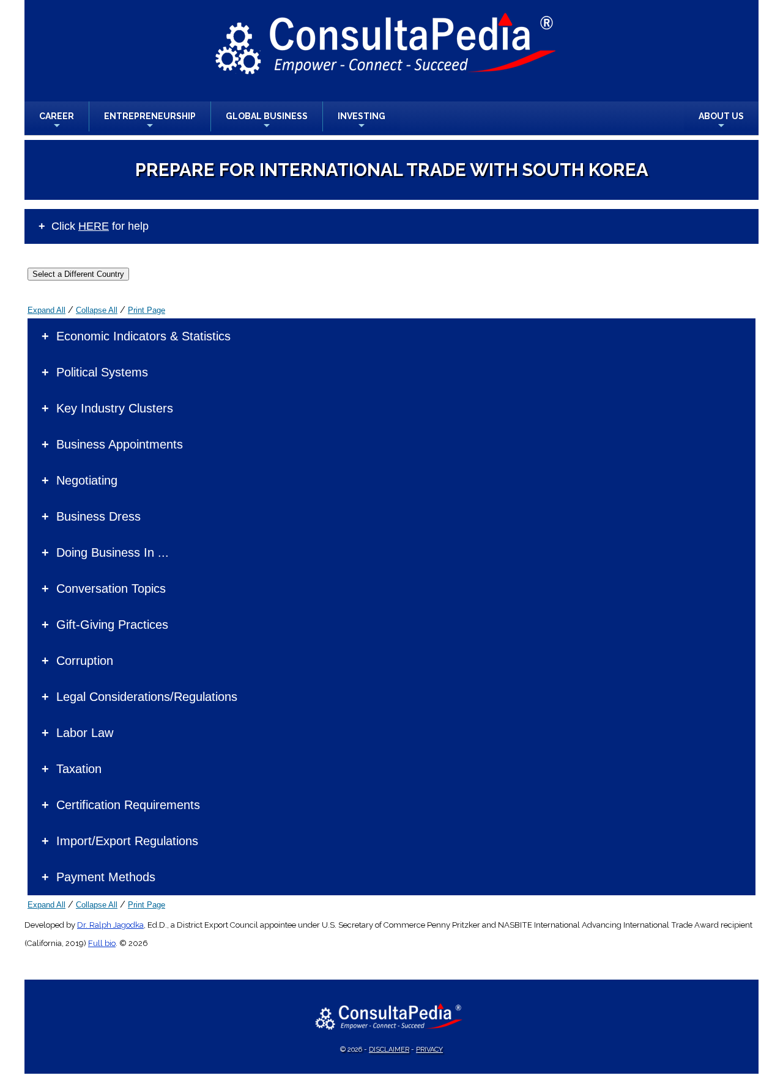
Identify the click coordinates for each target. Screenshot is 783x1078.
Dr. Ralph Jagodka (110, 925)
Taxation (79, 769)
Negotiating (86, 480)
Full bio (102, 943)
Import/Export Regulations (127, 841)
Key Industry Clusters (114, 408)
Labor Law (84, 732)
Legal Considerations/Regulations (146, 696)
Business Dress (98, 516)
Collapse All (96, 310)
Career (56, 121)
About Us (721, 121)
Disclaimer (389, 1050)
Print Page (146, 310)
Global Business (267, 121)
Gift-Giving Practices (112, 624)
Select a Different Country (78, 274)
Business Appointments (119, 444)
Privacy (429, 1050)
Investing (361, 121)
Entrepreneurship (150, 121)
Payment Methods (105, 877)
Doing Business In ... (112, 552)
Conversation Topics (111, 588)
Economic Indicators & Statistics (143, 336)
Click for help (100, 226)
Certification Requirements (128, 805)
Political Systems (102, 372)
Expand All (46, 310)
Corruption (84, 660)
